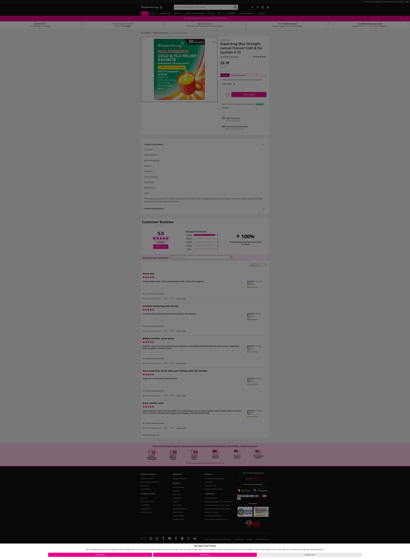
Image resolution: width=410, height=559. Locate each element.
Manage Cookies (310, 555)
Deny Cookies (205, 555)
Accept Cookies (100, 555)
